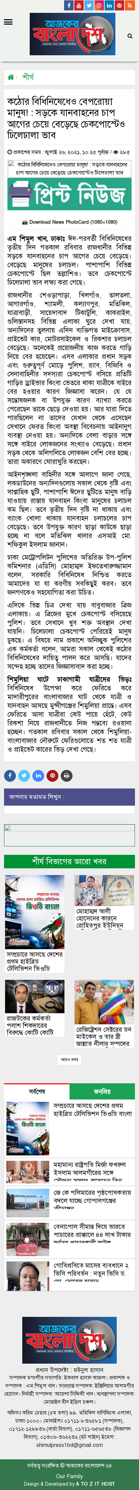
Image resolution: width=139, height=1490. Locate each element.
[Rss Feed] (130, 5)
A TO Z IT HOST (95, 1484)
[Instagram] (99, 5)
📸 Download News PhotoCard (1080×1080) (69, 222)
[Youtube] (79, 5)
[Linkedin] (110, 5)
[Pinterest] (120, 5)
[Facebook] (69, 5)
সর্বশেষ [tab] (37, 1092)
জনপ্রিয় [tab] (102, 1092)
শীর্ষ (28, 77)
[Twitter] (89, 5)
